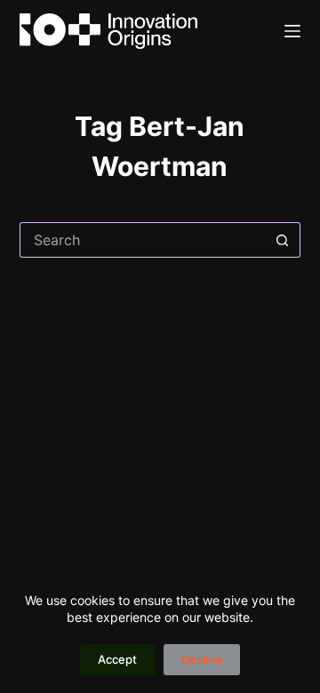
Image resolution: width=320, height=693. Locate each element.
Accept (117, 659)
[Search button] (282, 240)
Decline (201, 659)
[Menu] (292, 31)
